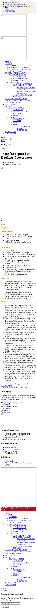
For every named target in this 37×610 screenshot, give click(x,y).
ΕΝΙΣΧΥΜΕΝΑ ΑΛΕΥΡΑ (22, 86)
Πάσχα (3, 149)
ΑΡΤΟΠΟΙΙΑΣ (18, 110)
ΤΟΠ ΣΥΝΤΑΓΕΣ (19, 119)
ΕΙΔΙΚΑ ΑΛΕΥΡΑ (15, 82)
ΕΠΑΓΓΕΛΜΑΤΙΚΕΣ (16, 108)
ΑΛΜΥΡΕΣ (17, 121)
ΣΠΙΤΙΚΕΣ (12, 117)
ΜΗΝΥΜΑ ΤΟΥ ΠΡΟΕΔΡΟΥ (19, 67)
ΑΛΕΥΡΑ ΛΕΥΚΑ (19, 77)
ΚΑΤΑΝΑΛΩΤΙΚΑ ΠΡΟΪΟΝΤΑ (20, 100)
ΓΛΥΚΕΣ (16, 122)
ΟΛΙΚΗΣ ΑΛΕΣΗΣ (15, 102)
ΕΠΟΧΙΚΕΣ (17, 115)
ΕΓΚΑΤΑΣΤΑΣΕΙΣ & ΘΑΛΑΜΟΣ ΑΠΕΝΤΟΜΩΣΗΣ (20, 70)
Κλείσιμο (4, 590)
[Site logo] (14, 36)
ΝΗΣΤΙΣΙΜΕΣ (22, 130)
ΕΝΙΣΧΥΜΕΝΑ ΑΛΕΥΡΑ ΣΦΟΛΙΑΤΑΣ (26, 92)
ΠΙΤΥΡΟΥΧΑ (18, 80)
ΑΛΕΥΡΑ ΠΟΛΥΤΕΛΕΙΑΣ (22, 84)
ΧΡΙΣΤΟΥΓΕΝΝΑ (23, 126)
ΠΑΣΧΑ (20, 128)
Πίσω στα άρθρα (6, 386)
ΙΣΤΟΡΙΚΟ (13, 66)
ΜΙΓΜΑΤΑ (17, 97)
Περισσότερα (5, 404)
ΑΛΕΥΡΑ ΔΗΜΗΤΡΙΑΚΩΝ (22, 95)
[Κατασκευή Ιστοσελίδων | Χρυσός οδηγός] (18, 509)
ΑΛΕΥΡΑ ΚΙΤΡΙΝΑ (20, 78)
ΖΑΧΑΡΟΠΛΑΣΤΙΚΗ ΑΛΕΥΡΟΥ (21, 112)
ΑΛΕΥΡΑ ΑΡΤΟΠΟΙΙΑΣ (17, 75)
